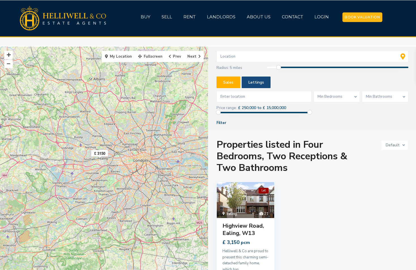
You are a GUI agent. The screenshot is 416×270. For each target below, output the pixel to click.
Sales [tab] (228, 82)
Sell (167, 16)
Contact (292, 16)
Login (321, 16)
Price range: (226, 108)
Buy (145, 16)
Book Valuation (362, 17)
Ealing (232, 213)
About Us (259, 16)
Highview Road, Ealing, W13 (243, 229)
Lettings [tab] (256, 82)
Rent (189, 16)
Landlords (221, 16)
